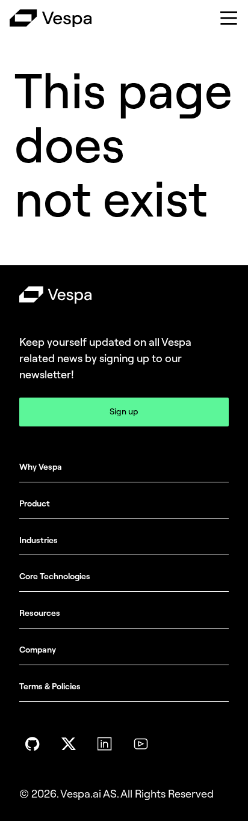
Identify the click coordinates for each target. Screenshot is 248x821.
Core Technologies (54, 576)
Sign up (124, 412)
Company (37, 650)
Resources (39, 613)
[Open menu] (228, 18)
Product (34, 504)
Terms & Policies (50, 686)
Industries (38, 540)
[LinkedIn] (104, 744)
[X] (68, 744)
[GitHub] (32, 744)
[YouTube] (141, 744)
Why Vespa (40, 467)
